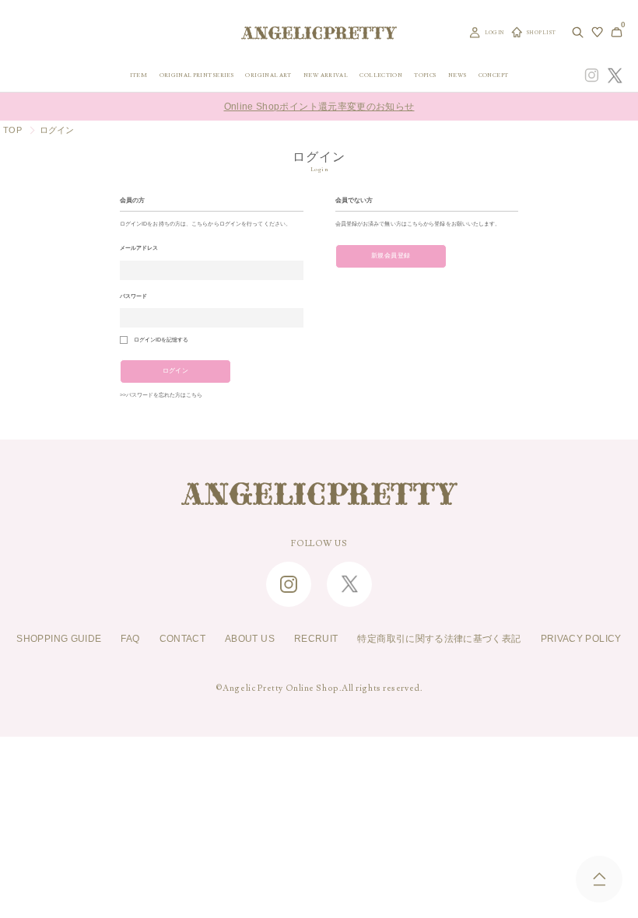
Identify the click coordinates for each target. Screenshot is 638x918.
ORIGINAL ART (268, 75)
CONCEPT (493, 75)
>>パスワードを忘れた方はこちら (161, 395)
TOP (12, 130)
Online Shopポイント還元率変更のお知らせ (319, 106)
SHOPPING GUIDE (58, 638)
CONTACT (183, 638)
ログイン (176, 370)
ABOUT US (250, 638)
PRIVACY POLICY (581, 638)
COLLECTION (380, 75)
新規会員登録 (390, 255)
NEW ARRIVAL (325, 75)
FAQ (130, 638)
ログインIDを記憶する (161, 340)
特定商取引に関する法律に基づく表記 (439, 638)
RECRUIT (316, 638)
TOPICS (425, 75)
